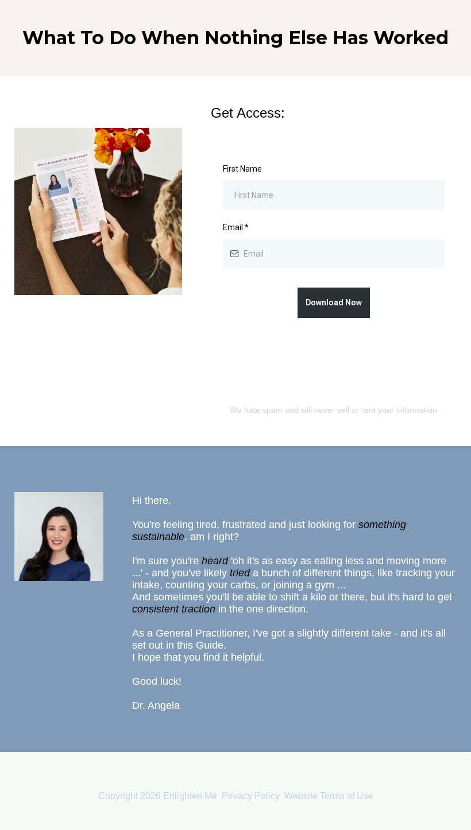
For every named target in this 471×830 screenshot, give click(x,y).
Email (236, 227)
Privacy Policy (251, 796)
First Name (242, 168)
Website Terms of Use (328, 796)
